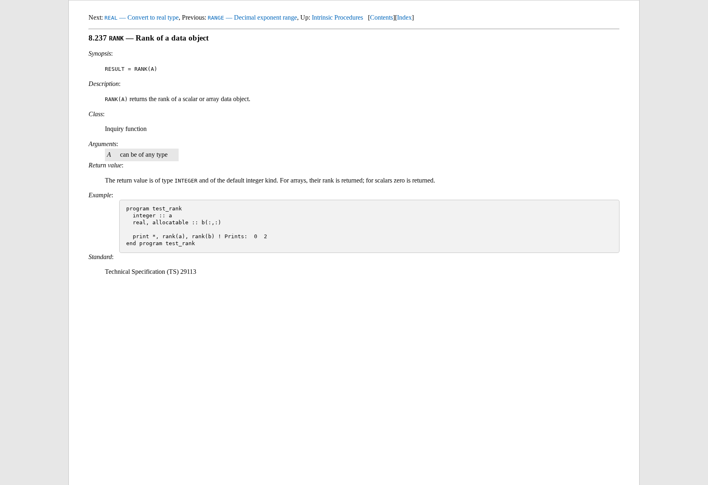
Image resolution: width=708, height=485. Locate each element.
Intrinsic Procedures (337, 17)
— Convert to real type (141, 17)
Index (404, 17)
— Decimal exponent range (252, 17)
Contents (381, 17)
